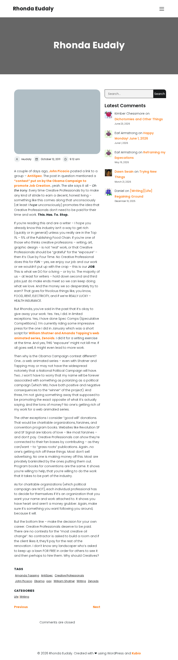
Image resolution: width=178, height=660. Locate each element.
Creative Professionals (69, 575)
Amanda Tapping (27, 575)
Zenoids (93, 581)
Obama (39, 581)
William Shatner (64, 581)
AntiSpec (34, 176)
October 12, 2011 (50, 159)
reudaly (26, 159)
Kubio (136, 653)
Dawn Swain (124, 171)
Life (16, 596)
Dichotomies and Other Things (139, 119)
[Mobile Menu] (161, 8)
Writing (81, 581)
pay (49, 581)
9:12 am (75, 159)
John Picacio (59, 171)
